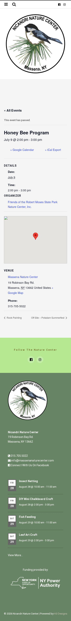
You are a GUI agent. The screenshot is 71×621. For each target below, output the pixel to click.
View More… (15, 555)
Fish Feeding (27, 516)
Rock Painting (14, 317)
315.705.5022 (19, 455)
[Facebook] (59, 4)
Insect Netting (28, 481)
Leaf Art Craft (28, 534)
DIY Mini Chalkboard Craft (36, 499)
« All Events (13, 110)
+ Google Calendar (22, 150)
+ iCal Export (53, 150)
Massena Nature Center (23, 277)
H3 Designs (60, 613)
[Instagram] (64, 4)
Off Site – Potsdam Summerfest (48, 317)
